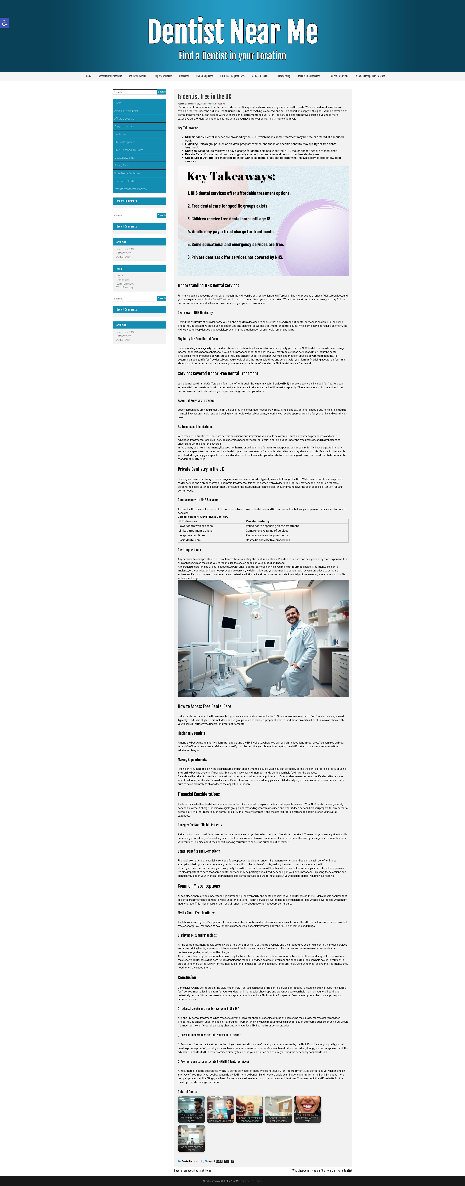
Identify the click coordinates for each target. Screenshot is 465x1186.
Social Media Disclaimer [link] (309, 76)
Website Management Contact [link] (370, 76)
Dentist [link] (219, 1161)
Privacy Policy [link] (283, 76)
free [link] (226, 1161)
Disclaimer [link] (184, 76)
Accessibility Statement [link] (110, 76)
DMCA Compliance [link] (204, 76)
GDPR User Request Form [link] (232, 76)
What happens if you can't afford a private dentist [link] (322, 1170)
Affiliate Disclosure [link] (138, 76)
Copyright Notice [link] (163, 76)
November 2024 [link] (125, 249)
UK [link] (233, 1161)
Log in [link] (119, 276)
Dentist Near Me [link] (232, 32)
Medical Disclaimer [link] (261, 76)
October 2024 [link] (123, 252)
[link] (4, 23)
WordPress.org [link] (124, 287)
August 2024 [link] (123, 256)
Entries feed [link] (122, 279)
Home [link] (88, 76)
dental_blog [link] (198, 1161)
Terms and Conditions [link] (337, 76)
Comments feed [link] (125, 283)
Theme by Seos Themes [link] (251, 1181)
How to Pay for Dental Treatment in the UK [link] (219, 299)
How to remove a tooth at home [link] (192, 1170)
